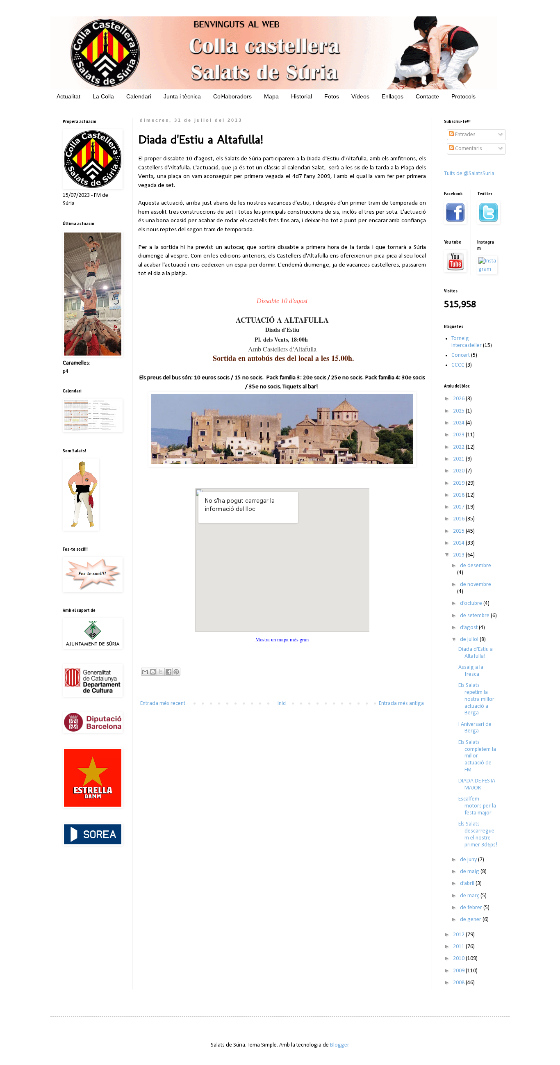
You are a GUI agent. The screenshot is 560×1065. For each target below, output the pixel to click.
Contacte (427, 96)
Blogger (339, 1045)
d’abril (468, 883)
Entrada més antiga (401, 703)
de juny (469, 860)
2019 (459, 483)
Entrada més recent (162, 703)
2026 (459, 399)
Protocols (463, 96)
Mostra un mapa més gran (282, 639)
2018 (459, 495)
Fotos (331, 96)
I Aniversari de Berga (475, 727)
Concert (460, 355)
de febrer (471, 908)
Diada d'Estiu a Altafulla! (475, 652)
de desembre (475, 566)
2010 (459, 959)
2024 (459, 423)
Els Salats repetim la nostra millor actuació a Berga (476, 699)
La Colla (103, 96)
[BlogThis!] (153, 672)
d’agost (469, 628)
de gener (471, 920)
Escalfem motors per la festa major (477, 806)
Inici (282, 703)
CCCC (457, 365)
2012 (459, 935)
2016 (459, 519)
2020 (459, 471)
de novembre (475, 585)
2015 (459, 531)
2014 (459, 543)
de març (470, 896)
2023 (459, 435)
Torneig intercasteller (466, 342)
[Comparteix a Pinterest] (176, 672)
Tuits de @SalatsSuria (469, 174)
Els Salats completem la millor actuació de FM (477, 756)
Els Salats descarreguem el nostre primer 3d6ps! (477, 834)
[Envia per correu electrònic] (145, 672)
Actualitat (68, 96)
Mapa (271, 96)
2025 (459, 411)
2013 (459, 555)
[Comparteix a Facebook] (168, 672)
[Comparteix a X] (161, 672)
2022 (459, 447)
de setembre (475, 616)
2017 (459, 507)
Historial (301, 96)
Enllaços (392, 96)
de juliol (470, 639)
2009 (459, 971)
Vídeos (360, 96)
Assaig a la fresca (470, 670)
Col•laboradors (232, 96)
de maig (470, 872)
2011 (459, 947)
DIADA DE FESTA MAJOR (476, 784)
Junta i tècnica (182, 96)
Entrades (465, 135)
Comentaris (468, 149)
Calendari (138, 96)
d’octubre (471, 603)
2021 (459, 459)
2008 (459, 983)
